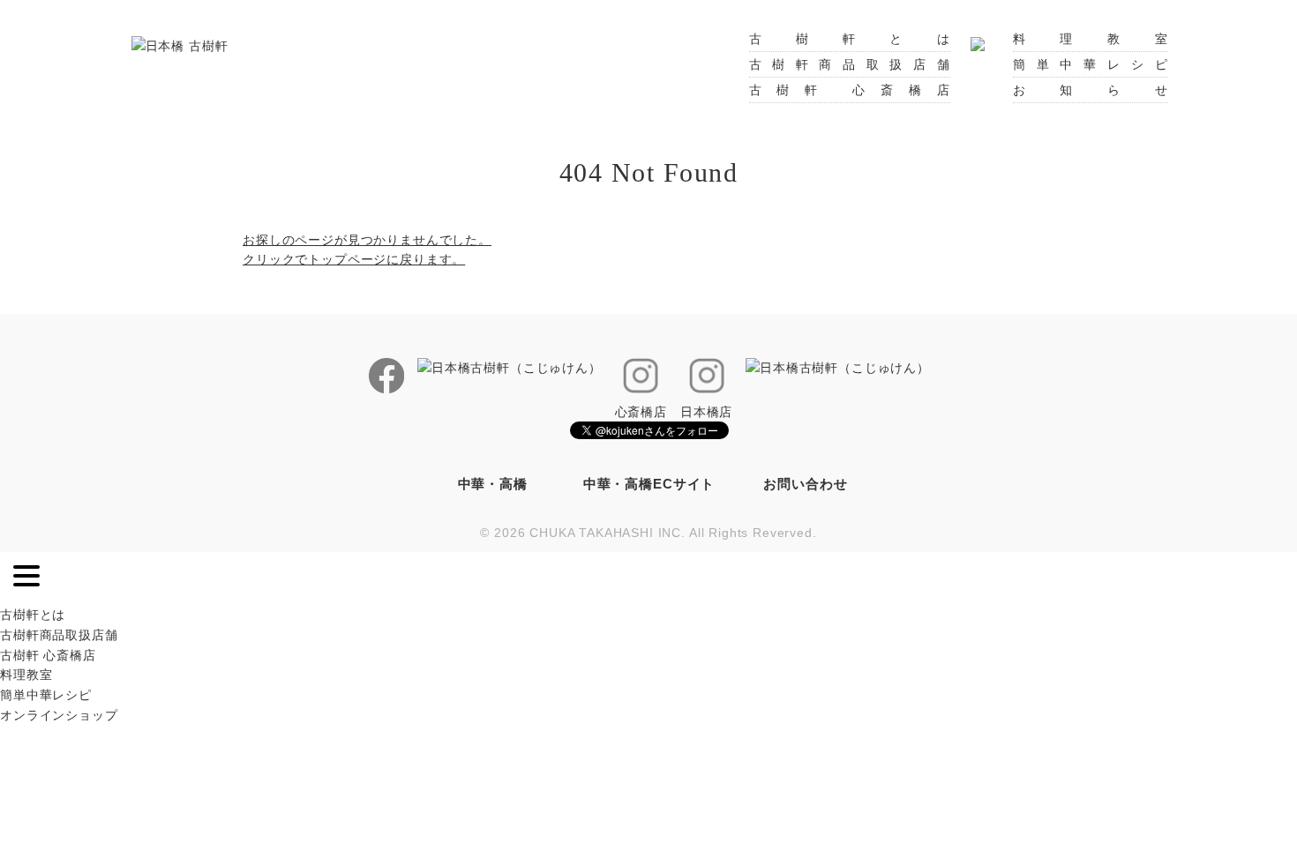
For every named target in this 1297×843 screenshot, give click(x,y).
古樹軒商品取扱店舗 (849, 64)
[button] (26, 579)
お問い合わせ (805, 483)
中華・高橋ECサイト (649, 483)
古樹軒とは (849, 39)
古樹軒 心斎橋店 (849, 90)
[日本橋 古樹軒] (180, 45)
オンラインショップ (59, 715)
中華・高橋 (493, 483)
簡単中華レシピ (1090, 64)
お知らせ (1090, 90)
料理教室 (1090, 39)
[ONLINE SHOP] (978, 39)
